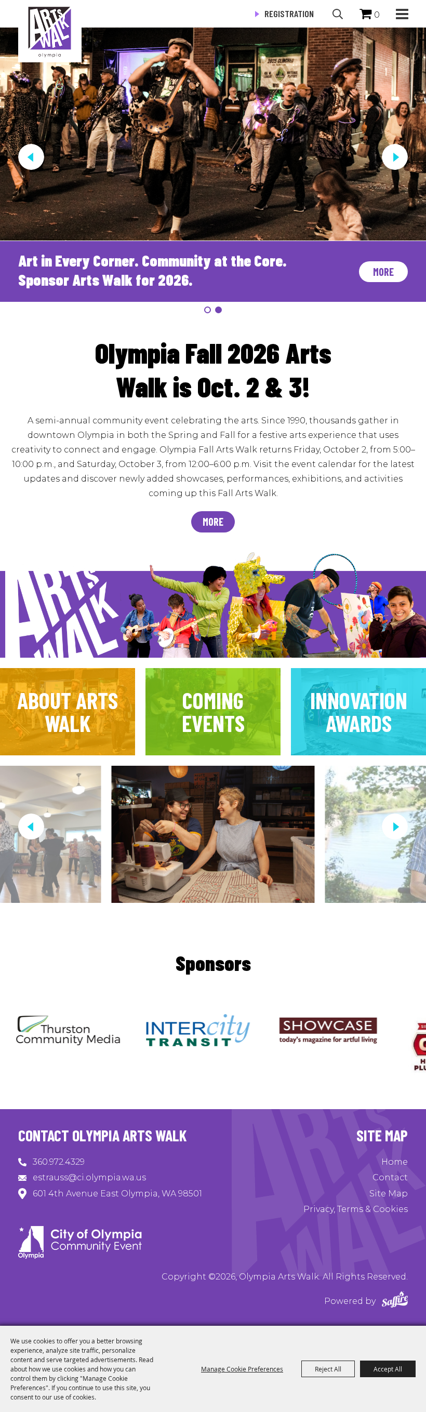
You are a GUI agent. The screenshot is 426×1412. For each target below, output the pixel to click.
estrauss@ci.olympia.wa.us (89, 1177)
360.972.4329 (59, 1162)
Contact (390, 1177)
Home (394, 1162)
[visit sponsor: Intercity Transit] (132, 1032)
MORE (213, 521)
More (383, 271)
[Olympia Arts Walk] (50, 31)
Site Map (388, 1193)
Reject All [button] (328, 1369)
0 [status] (377, 15)
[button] (402, 14)
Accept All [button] (388, 1369)
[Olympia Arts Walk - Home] (80, 1256)
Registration (289, 13)
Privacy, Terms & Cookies (355, 1209)
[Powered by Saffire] (395, 1301)
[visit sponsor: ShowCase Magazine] (262, 1032)
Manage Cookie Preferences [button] (242, 1369)
